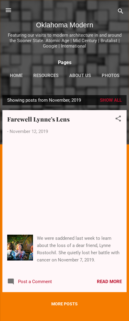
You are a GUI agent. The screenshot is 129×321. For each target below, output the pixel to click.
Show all (111, 100)
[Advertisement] (64, 185)
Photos (110, 75)
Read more (109, 281)
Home (16, 75)
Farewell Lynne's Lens (38, 119)
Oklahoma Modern (64, 25)
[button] (118, 119)
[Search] (120, 12)
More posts (64, 303)
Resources (45, 75)
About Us (80, 75)
